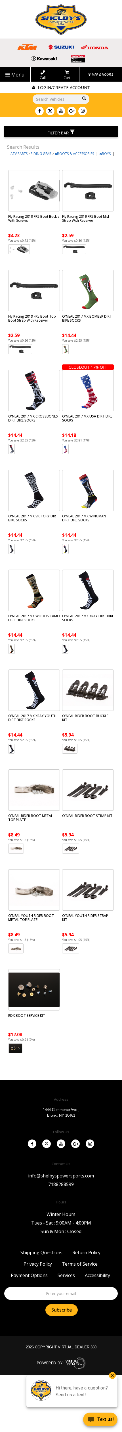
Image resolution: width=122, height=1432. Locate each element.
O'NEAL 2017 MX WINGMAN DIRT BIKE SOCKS (84, 518)
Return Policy (86, 1252)
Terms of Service (80, 1264)
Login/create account (63, 87)
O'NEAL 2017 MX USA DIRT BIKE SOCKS (87, 418)
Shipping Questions (41, 1252)
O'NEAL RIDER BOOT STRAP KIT (87, 815)
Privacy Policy (38, 1264)
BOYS (107, 153)
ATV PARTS (19, 153)
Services (66, 1275)
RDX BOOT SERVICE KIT (26, 1015)
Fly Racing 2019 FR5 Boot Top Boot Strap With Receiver (32, 318)
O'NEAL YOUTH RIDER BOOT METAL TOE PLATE (31, 917)
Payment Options (29, 1275)
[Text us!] (100, 1420)
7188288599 (61, 1184)
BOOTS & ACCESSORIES (76, 153)
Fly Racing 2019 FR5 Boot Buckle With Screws (34, 218)
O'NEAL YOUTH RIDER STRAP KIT (85, 917)
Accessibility (97, 1275)
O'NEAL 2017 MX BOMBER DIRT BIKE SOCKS (87, 318)
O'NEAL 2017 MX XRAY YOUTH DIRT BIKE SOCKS (32, 717)
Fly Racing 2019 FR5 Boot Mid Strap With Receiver (85, 218)
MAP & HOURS (102, 74)
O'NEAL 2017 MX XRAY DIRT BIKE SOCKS (88, 618)
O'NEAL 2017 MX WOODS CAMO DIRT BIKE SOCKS (34, 618)
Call (43, 77)
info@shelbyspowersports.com (61, 1176)
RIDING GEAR (41, 153)
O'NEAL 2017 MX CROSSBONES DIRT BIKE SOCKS (33, 418)
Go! (83, 98)
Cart (67, 77)
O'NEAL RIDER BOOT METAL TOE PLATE (30, 817)
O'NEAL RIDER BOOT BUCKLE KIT (85, 717)
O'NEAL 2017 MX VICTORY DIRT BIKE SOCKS (33, 518)
